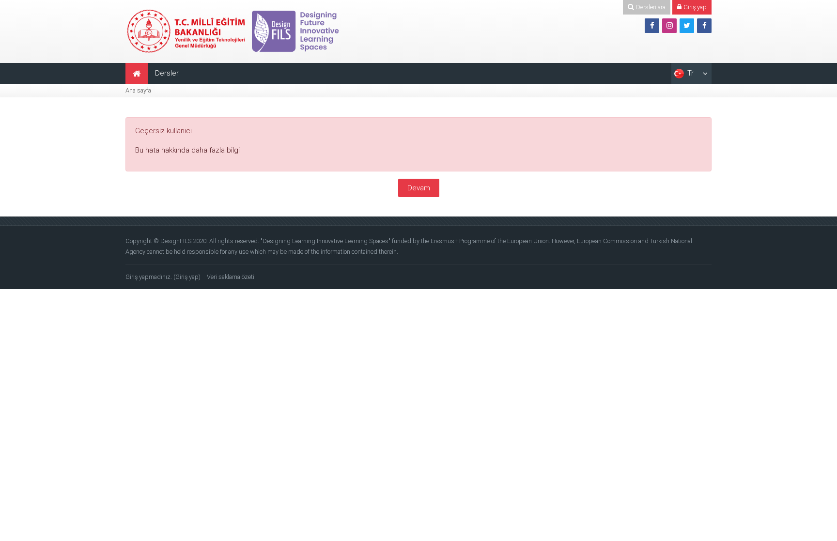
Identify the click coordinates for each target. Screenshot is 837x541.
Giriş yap (187, 276)
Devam (418, 188)
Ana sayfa (138, 90)
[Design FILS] (234, 31)
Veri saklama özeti (230, 276)
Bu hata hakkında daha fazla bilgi (187, 150)
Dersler (167, 73)
